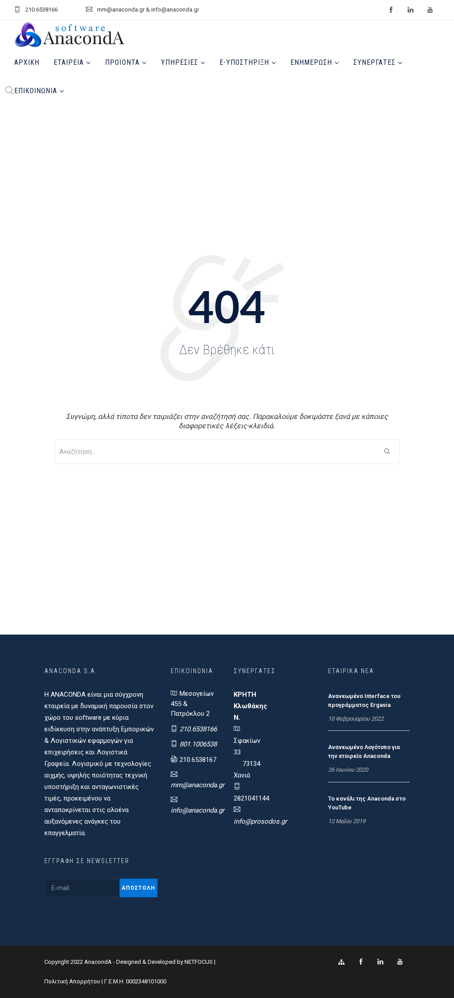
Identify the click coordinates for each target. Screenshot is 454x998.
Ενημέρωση (311, 62)
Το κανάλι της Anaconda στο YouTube (367, 803)
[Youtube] (400, 962)
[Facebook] (361, 962)
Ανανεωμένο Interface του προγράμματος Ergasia (364, 700)
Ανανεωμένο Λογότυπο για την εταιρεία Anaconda (364, 751)
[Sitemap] (341, 962)
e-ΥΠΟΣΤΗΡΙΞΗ (244, 62)
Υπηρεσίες (179, 62)
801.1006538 (198, 744)
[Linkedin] (380, 962)
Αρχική (26, 62)
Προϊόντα (122, 62)
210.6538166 (198, 729)
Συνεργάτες (374, 62)
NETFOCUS (199, 962)
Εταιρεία (69, 62)
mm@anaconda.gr (197, 785)
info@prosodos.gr (260, 821)
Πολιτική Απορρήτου (72, 981)
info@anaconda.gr (197, 810)
